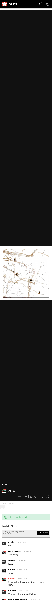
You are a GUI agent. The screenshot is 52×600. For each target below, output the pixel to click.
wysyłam (43, 533)
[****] (4, 491)
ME (3, 591)
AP (3, 543)
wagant (11, 560)
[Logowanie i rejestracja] (47, 4)
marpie (11, 569)
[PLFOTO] (9, 4)
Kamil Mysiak (14, 551)
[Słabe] (35, 497)
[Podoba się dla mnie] (30, 497)
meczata (12, 590)
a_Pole (11, 542)
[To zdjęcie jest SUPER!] (26, 497)
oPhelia (11, 491)
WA (4, 561)
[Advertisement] (26, 36)
